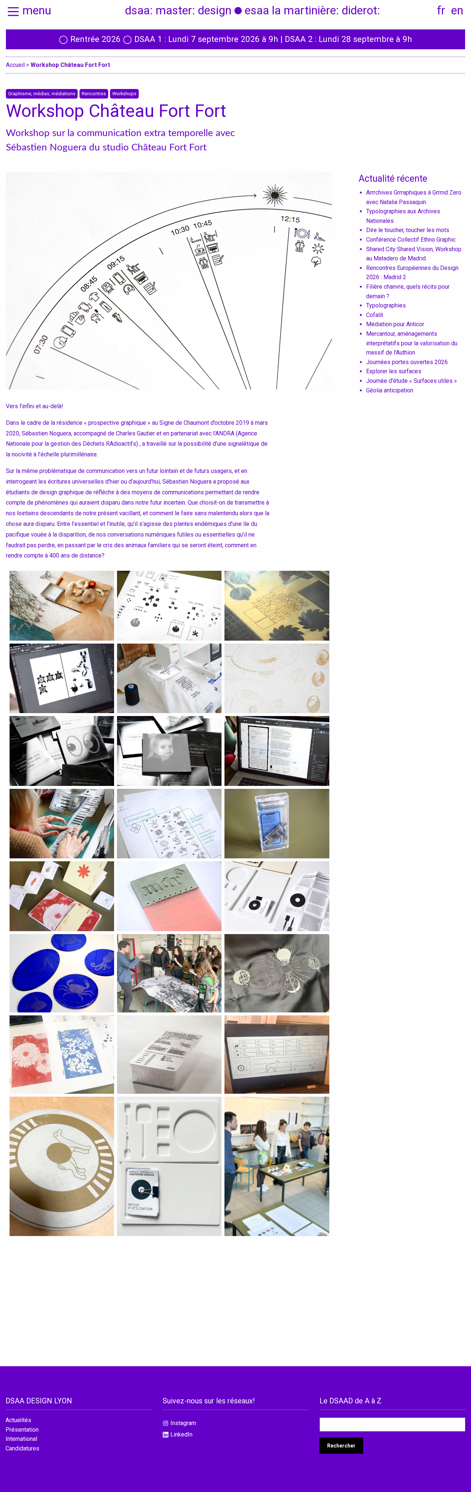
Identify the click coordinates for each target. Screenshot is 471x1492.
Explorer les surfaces (393, 371)
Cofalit (374, 314)
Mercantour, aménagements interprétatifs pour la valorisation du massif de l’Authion (411, 343)
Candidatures (22, 1449)
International (21, 1439)
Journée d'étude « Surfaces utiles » (411, 380)
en (457, 10)
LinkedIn (181, 1434)
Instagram (183, 1423)
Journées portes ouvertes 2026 (407, 362)
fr (441, 10)
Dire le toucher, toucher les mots (407, 230)
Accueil (15, 64)
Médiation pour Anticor (395, 324)
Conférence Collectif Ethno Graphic (411, 239)
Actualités (18, 1420)
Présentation (22, 1430)
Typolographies (386, 305)
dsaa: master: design (178, 10)
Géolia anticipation (389, 390)
